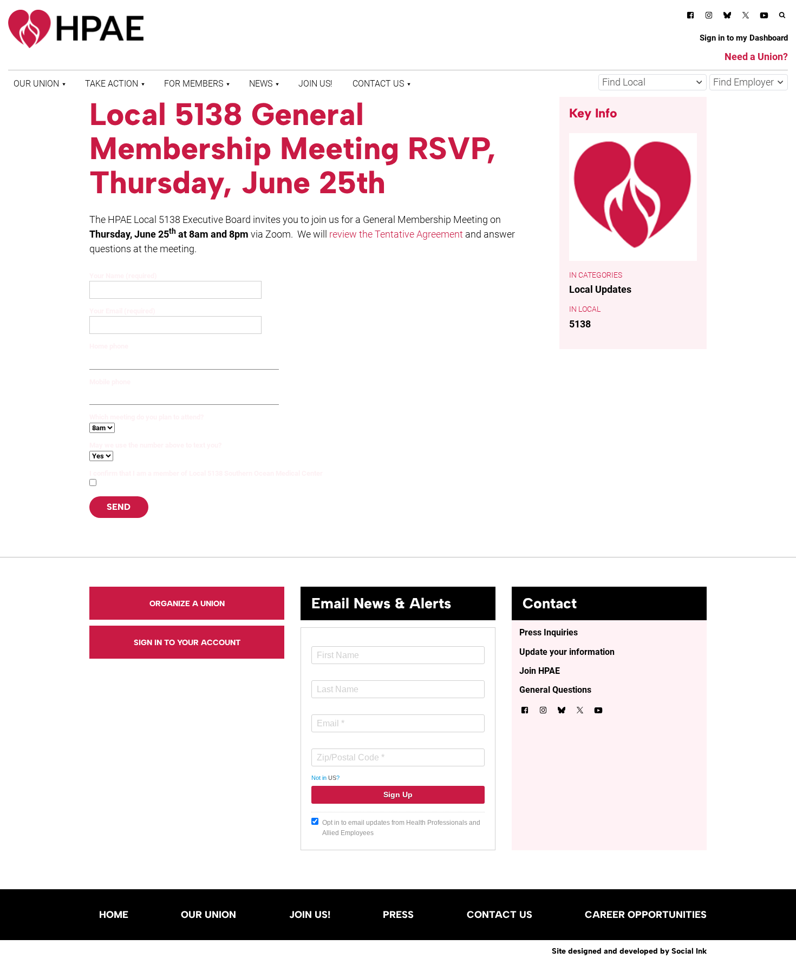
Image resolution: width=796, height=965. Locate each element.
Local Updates (600, 289)
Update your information (567, 652)
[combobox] (652, 82)
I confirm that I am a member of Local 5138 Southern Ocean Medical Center (206, 473)
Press (398, 915)
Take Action (111, 83)
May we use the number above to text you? (155, 445)
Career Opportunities (646, 915)
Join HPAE (539, 671)
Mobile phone (110, 382)
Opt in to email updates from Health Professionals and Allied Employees (401, 828)
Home (113, 915)
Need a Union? (756, 56)
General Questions (555, 690)
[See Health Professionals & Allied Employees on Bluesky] (727, 16)
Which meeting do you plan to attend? (146, 417)
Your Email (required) (122, 311)
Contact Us (378, 83)
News (260, 83)
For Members (193, 83)
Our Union (36, 83)
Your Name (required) (123, 276)
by (629, 951)
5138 (580, 324)
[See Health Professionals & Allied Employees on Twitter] (745, 17)
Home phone (108, 346)
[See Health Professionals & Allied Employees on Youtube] (764, 17)
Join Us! (315, 83)
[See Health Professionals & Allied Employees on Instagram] (708, 17)
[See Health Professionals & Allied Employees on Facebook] (690, 17)
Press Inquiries (548, 632)
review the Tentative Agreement (396, 234)
